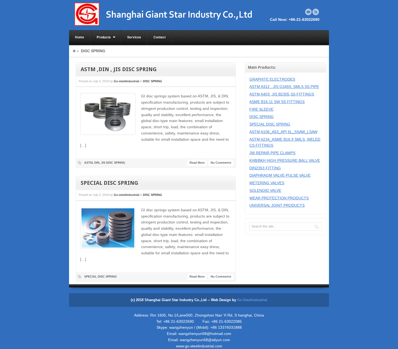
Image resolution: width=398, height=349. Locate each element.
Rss (315, 12)
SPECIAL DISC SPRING (109, 183)
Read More (197, 162)
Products (101, 37)
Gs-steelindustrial (126, 81)
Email (308, 12)
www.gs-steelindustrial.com (199, 346)
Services (134, 37)
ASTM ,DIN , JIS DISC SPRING (119, 69)
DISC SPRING (152, 81)
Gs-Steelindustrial (252, 300)
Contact (160, 37)
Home (79, 37)
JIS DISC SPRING (113, 162)
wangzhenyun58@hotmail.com (204, 333)
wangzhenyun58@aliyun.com (205, 340)
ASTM (88, 162)
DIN (96, 162)
